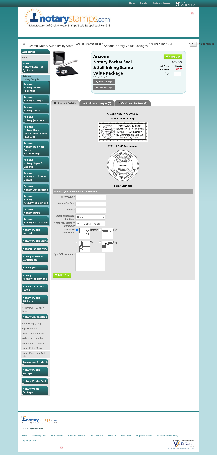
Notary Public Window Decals (33, 309)
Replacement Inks (31, 328)
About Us (112, 435)
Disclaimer (126, 435)
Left (115, 229)
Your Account (57, 435)
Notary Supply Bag (31, 323)
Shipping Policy (29, 440)
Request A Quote (144, 435)
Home (132, 3)
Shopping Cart (188, 4)
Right (116, 242)
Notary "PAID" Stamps (33, 343)
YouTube (192, 13)
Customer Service (161, 3)
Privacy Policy (96, 435)
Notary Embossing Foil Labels (33, 354)
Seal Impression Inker (32, 338)
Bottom (94, 229)
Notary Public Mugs (32, 348)
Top (92, 242)
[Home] (24, 43)
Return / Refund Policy (167, 435)
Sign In (143, 3)
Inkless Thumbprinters (33, 333)
